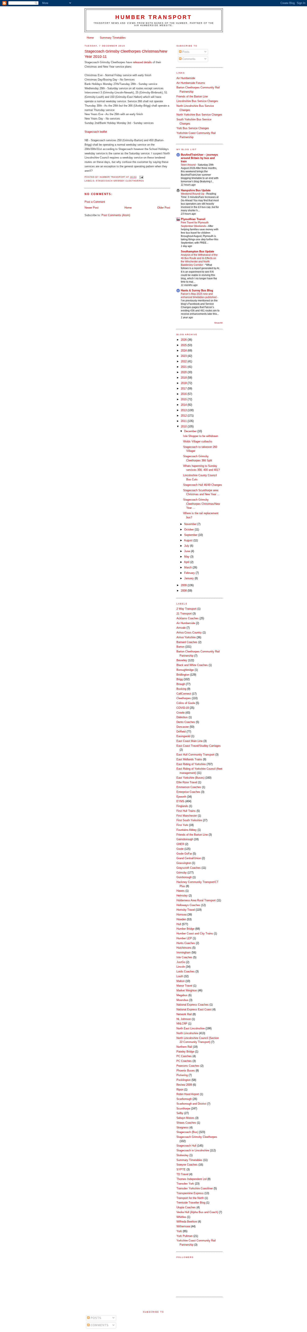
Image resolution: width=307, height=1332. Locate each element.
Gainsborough (184, 839)
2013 (184, 410)
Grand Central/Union (188, 858)
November (190, 524)
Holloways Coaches (188, 905)
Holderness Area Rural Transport (196, 900)
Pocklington (183, 1079)
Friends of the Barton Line (192, 96)
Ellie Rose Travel (186, 782)
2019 (184, 377)
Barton (180, 646)
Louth (179, 976)
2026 (184, 339)
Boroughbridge (185, 669)
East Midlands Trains (189, 759)
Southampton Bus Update (197, 251)
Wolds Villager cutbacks (197, 441)
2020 (184, 372)
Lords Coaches (185, 971)
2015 (184, 399)
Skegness (182, 1127)
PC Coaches (184, 1061)
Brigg (179, 679)
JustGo (180, 962)
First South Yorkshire (189, 820)
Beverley (181, 660)
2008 (184, 590)
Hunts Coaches (185, 943)
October (189, 529)
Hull (178, 924)
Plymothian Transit (193, 219)
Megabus (182, 995)
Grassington (183, 863)
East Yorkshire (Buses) (190, 777)
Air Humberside (185, 78)
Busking (181, 688)
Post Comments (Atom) (115, 215)
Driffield (181, 731)
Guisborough (184, 877)
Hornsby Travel (185, 909)
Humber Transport (153, 17)
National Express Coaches (192, 1004)
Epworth (181, 796)
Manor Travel (184, 985)
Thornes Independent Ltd (191, 1179)
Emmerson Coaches (188, 787)
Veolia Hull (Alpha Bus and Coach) (197, 1212)
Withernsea (183, 1226)
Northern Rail (184, 1046)
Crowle (180, 712)
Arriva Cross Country (189, 632)
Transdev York (185, 1183)
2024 (184, 350)
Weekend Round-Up (193, 193)
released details (143, 62)
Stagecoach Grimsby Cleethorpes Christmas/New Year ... (201, 503)
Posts (185, 51)
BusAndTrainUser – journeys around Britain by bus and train (199, 158)
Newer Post (92, 207)
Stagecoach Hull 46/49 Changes (202, 484)
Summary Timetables (113, 37)
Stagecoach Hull (186, 1145)
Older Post (163, 207)
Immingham (183, 952)
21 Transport (184, 613)
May (187, 556)
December (190, 431)
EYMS (180, 801)
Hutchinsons (184, 947)
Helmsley (182, 895)
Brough (180, 684)
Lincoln (180, 966)
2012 (184, 415)
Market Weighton (186, 990)
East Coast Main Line (189, 741)
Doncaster (182, 726)
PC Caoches (184, 1056)
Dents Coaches (185, 722)
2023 (184, 356)
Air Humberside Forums (190, 82)
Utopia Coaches (186, 1207)
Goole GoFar (184, 853)
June (187, 551)
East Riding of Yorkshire (191, 764)
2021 (184, 366)
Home (90, 37)
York (179, 1231)
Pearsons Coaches (187, 1065)
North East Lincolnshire (190, 1028)
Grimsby (181, 872)
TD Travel (182, 1174)
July (187, 545)
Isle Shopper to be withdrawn (200, 436)
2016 (184, 393)
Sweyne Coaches (187, 1164)
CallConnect (183, 693)
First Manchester (186, 815)
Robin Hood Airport (187, 1094)
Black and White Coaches (192, 665)
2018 (184, 383)
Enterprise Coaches (188, 791)
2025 (184, 345)
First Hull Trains (186, 810)
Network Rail (184, 1014)
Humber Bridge (185, 928)
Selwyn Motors (185, 1117)
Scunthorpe (183, 1108)
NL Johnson (183, 1019)
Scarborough (184, 1098)
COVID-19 (182, 707)
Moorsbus (182, 1000)
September (191, 534)
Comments (188, 58)
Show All (218, 323)
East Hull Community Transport (195, 754)
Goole (180, 848)
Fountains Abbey (186, 829)
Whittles (181, 1217)
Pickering (182, 1075)
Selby (179, 1113)
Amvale (181, 627)
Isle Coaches (184, 957)
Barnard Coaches (186, 642)
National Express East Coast (194, 1009)
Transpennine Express (190, 1193)
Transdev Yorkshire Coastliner (194, 1188)
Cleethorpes (183, 698)
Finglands (182, 806)
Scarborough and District (191, 1103)
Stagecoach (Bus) (187, 1132)
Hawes (180, 890)
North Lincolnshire (187, 1033)
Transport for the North (190, 1198)
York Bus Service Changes (192, 128)
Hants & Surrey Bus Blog (197, 290)
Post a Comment (95, 201)
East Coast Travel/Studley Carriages (198, 745)
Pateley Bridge (185, 1051)
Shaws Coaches (186, 1122)
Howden (181, 919)
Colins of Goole (185, 703)
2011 (184, 421)
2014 (184, 404)
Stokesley (182, 1155)
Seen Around (188, 164)
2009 (184, 585)
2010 (184, 426)
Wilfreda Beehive (186, 1221)
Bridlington (182, 674)
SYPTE (181, 1169)
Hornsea (181, 914)
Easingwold (183, 736)
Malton (180, 981)
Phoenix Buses (185, 1070)
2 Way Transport (186, 608)
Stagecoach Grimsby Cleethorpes (120, 181)
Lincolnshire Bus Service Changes (197, 101)
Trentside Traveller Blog (190, 1202)
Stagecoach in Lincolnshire (192, 1150)
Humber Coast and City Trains (194, 933)
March (188, 567)
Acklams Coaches (187, 618)
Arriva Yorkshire (186, 637)
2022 (184, 361)
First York (182, 825)
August (188, 540)
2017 (184, 388)
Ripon (179, 1089)
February (190, 572)
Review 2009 (184, 1084)
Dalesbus (182, 717)
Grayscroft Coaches (188, 867)
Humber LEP (184, 938)
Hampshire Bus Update (196, 190)
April (187, 562)
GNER (180, 844)
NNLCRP (181, 1023)
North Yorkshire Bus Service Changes (199, 114)
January (189, 578)
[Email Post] (141, 177)
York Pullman (184, 1236)
